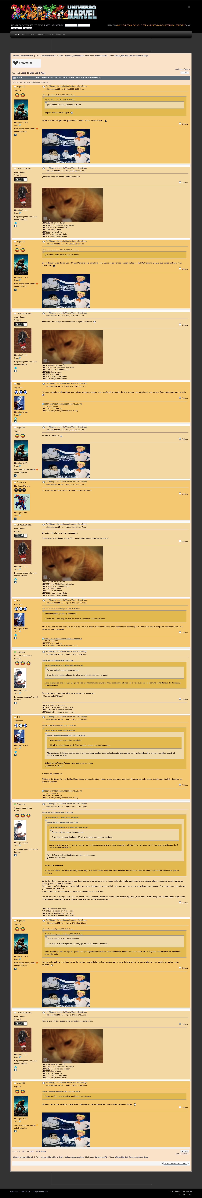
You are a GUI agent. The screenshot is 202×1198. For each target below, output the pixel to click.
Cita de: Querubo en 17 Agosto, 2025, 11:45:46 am (59, 725)
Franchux (21, 482)
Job (18, 384)
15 (33, 73)
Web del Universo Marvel (23, 56)
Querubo (21, 652)
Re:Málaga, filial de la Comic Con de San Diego (66, 86)
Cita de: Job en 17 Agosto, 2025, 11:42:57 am (57, 660)
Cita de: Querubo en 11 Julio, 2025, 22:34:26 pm (58, 95)
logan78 (21, 86)
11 (23, 73)
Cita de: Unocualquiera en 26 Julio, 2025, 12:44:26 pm (60, 250)
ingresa (47, 25)
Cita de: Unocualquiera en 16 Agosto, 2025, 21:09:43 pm (61, 608)
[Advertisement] (101, 45)
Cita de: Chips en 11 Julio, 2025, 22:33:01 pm (60, 100)
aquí (188, 25)
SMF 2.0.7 (14, 1192)
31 (37, 73)
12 (25, 73)
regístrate (58, 25)
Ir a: (162, 1163)
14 (31, 73)
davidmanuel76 (101, 56)
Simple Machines (40, 1192)
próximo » (186, 69)
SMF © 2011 (26, 1192)
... (21, 73)
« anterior (178, 69)
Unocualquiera (24, 168)
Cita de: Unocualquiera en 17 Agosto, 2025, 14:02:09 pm (61, 1091)
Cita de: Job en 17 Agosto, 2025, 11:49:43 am (57, 812)
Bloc (190, 1192)
